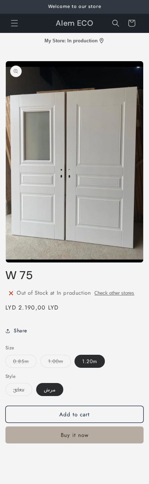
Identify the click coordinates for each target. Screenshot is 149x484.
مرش (50, 389)
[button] (14, 23)
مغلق (22, 391)
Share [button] (20, 330)
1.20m (89, 361)
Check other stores (114, 293)
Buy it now (75, 435)
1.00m (59, 362)
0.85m (25, 362)
